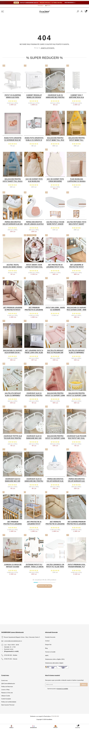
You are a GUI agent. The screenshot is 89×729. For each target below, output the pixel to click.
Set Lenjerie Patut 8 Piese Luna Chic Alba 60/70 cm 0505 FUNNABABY (34, 354)
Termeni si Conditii (50, 652)
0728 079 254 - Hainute (10, 659)
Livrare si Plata (5, 689)
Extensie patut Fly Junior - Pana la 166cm (33, 566)
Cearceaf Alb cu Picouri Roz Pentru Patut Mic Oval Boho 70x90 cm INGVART (34, 396)
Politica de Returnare (7, 686)
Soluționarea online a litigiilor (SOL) (55, 659)
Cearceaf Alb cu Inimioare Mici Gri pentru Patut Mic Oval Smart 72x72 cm (13, 482)
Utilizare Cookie (5, 695)
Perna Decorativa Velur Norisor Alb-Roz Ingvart (76, 481)
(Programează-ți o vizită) (11, 651)
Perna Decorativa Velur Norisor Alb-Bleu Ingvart (55, 481)
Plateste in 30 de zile (7, 692)
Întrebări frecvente (50, 637)
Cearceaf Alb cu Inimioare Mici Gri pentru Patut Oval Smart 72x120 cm (34, 439)
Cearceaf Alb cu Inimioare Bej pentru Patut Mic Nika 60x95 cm (55, 98)
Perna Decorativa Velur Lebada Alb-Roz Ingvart (34, 224)
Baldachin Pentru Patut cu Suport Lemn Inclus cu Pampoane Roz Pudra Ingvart (55, 396)
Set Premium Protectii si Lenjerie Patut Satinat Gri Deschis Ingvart (12, 525)
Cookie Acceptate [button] (6, 698)
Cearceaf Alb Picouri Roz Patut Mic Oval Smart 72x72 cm (76, 438)
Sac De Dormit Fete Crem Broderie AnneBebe (55, 181)
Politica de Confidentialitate (8, 702)
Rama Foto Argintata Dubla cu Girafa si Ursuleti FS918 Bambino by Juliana (34, 141)
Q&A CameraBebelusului (8, 683)
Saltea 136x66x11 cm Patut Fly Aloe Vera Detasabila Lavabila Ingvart (55, 568)
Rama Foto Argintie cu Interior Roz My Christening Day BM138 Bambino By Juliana (13, 141)
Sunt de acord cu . (57, 688)
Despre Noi (48, 644)
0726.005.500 (55, 716)
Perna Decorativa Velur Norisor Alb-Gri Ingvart (13, 224)
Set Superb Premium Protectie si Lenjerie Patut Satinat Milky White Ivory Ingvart (76, 525)
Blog (46, 648)
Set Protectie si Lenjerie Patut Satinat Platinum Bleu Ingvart (34, 525)
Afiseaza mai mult (44, 585)
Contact (47, 640)
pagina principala (47, 48)
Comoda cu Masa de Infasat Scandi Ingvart (12, 567)
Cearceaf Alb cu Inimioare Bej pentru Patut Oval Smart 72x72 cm (34, 482)
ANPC (46, 655)
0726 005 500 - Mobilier (10, 655)
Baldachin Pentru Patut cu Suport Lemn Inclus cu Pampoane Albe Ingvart (55, 439)
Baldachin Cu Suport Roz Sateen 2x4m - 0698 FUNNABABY (76, 310)
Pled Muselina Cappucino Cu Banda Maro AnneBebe (76, 181)
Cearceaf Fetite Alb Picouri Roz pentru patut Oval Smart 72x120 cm (13, 439)
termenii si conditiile (62, 688)
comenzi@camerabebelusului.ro (13, 641)
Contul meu (4, 680)
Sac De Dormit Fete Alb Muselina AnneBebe (34, 181)
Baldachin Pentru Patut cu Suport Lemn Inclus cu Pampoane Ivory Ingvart (76, 396)
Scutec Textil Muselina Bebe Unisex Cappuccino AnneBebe (12, 268)
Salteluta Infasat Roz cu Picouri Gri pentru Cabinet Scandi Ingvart (55, 354)
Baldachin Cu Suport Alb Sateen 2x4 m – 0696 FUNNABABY (12, 353)
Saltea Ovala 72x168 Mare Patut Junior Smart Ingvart (55, 224)
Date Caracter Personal (7, 705)
